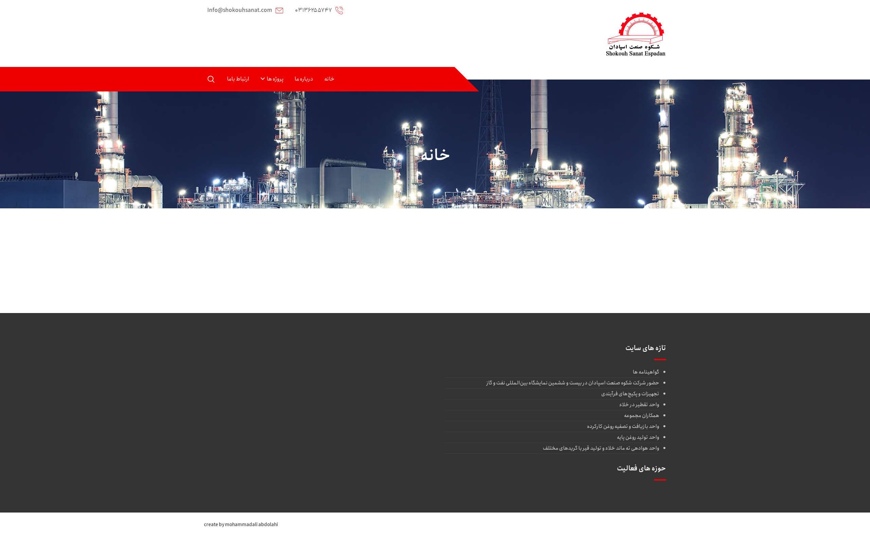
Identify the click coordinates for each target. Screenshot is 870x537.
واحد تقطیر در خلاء (639, 405)
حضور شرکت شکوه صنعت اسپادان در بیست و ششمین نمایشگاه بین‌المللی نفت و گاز (572, 383)
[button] (211, 79)
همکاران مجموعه (641, 416)
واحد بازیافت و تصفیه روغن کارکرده (623, 426)
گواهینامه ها (646, 372)
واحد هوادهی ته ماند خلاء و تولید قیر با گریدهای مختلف (601, 448)
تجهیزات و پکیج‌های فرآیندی (630, 394)
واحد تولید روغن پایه (638, 437)
